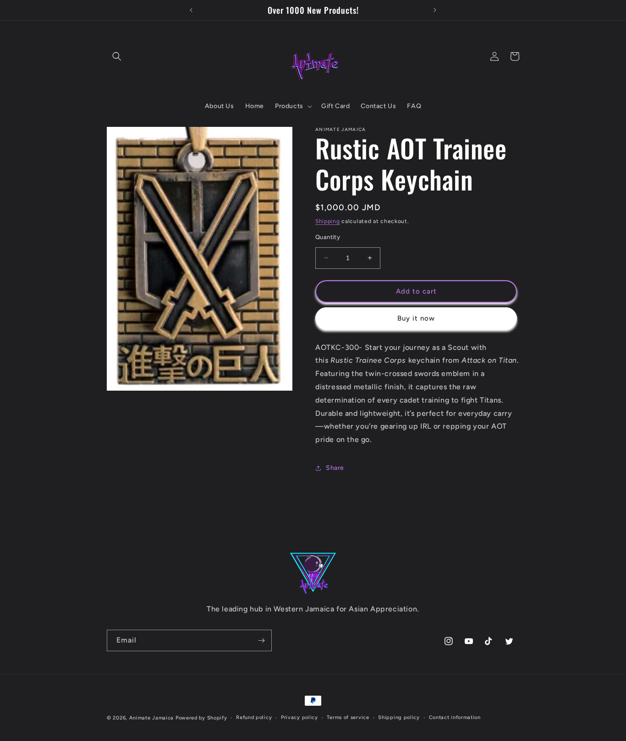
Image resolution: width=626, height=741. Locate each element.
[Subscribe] (261, 640)
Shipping (327, 221)
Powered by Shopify (201, 718)
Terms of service (348, 717)
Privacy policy (299, 717)
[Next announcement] (435, 10)
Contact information (455, 717)
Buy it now (416, 318)
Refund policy (254, 717)
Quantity (327, 237)
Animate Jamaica (151, 718)
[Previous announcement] (191, 10)
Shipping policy (399, 717)
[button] (117, 56)
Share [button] (335, 468)
